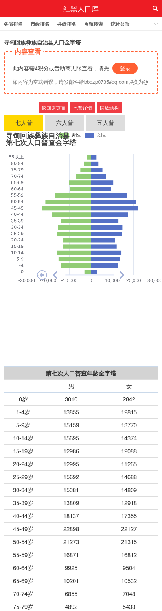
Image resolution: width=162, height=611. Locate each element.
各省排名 (13, 23)
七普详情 (82, 107)
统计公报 (120, 23)
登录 (125, 68)
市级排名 (40, 23)
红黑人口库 (81, 8)
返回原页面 (53, 107)
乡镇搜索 (93, 23)
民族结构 (109, 107)
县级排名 (66, 23)
